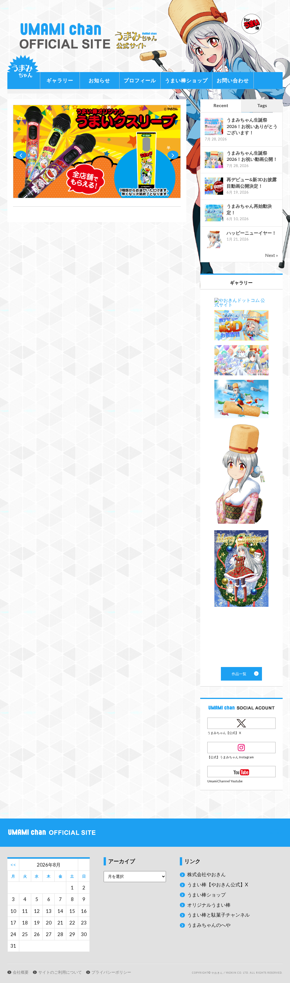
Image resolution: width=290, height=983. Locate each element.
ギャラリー (59, 80)
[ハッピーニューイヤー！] (214, 247)
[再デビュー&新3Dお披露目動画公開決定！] (214, 194)
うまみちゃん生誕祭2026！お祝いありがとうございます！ (252, 126)
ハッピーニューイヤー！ (251, 232)
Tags (262, 105)
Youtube (241, 771)
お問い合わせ (233, 80)
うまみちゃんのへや (209, 925)
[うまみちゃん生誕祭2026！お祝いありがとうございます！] (214, 134)
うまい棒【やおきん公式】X (217, 884)
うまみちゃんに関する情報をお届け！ (23, 70)
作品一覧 (241, 478)
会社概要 (21, 972)
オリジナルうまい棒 (209, 905)
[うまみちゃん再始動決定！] (214, 220)
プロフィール (140, 80)
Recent (221, 105)
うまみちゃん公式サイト (90, 36)
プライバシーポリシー (111, 972)
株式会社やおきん (206, 874)
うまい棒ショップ (186, 80)
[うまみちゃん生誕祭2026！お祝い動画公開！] (214, 167)
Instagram (241, 747)
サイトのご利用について (60, 972)
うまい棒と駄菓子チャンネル (218, 915)
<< (13, 865)
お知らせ (99, 80)
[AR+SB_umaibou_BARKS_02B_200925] (97, 196)
